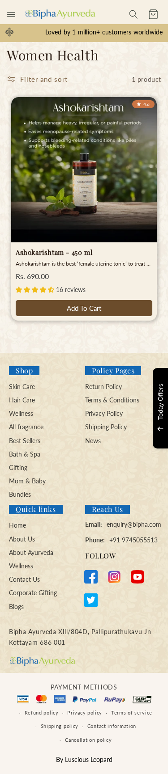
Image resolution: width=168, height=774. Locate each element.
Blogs (16, 606)
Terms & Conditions (112, 400)
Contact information (111, 726)
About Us (22, 539)
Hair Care (22, 400)
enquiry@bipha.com (134, 524)
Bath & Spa (24, 454)
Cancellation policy (88, 740)
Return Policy (103, 386)
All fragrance (26, 427)
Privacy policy (84, 712)
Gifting (18, 467)
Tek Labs (98, 435)
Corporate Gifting (33, 592)
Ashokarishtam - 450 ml (54, 252)
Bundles (20, 494)
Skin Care (22, 386)
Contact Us (24, 579)
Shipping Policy (106, 427)
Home (17, 525)
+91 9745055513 (133, 540)
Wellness (21, 413)
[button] (11, 14)
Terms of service (131, 712)
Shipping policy (60, 726)
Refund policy (42, 712)
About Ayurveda (31, 552)
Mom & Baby (27, 481)
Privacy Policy (104, 413)
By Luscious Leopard (84, 759)
